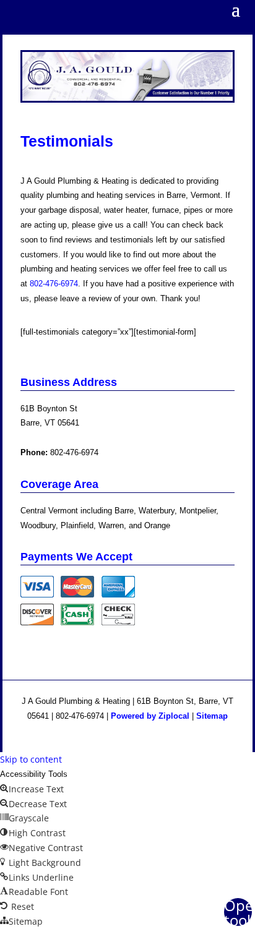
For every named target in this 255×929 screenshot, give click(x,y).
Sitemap (212, 716)
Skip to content (31, 759)
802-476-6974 (74, 452)
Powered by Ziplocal (150, 716)
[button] (238, 912)
